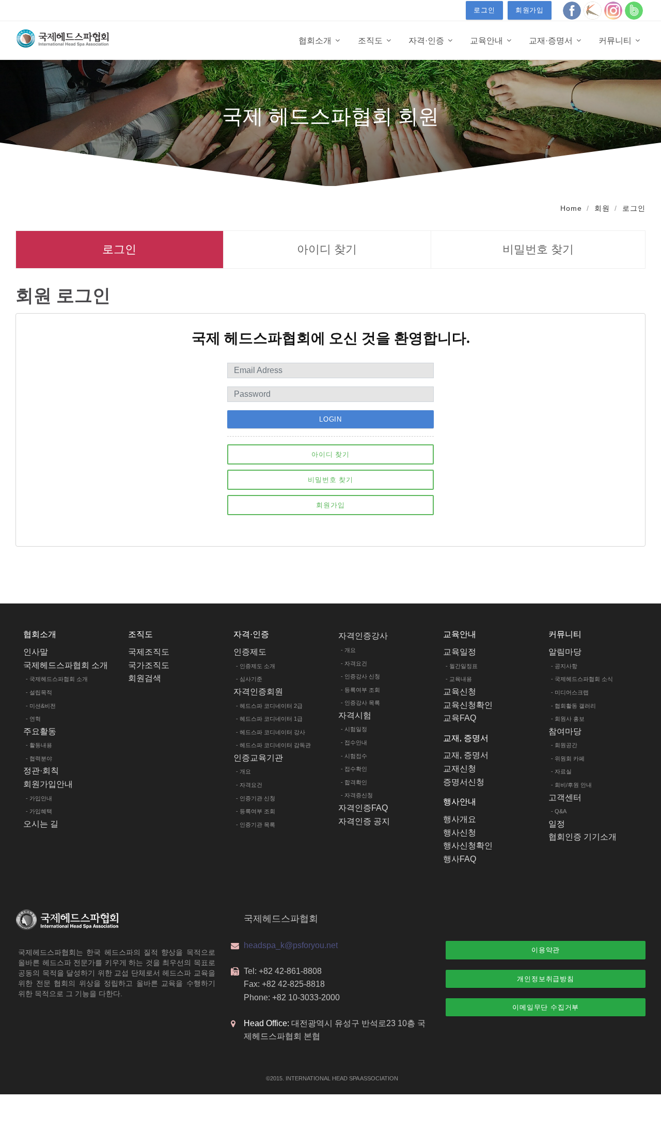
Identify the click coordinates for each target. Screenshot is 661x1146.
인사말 (35, 651)
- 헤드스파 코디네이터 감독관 (273, 745)
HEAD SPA (345, 1078)
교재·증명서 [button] (552, 40)
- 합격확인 (354, 782)
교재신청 (459, 768)
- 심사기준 (249, 679)
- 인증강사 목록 (360, 703)
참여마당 (564, 731)
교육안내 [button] (487, 40)
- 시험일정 (354, 729)
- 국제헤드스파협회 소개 (57, 679)
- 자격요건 (249, 785)
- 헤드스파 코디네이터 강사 (270, 732)
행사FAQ (459, 859)
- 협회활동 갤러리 (573, 706)
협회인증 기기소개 (582, 836)
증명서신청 (463, 782)
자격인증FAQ (363, 807)
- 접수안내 (354, 742)
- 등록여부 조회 (255, 811)
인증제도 (249, 651)
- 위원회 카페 (568, 758)
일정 (556, 823)
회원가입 (529, 10)
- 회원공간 (564, 745)
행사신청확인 (468, 845)
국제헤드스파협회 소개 (65, 665)
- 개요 (243, 771)
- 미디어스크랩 (570, 692)
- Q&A (558, 811)
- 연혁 (33, 719)
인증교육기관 (258, 757)
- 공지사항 (564, 666)
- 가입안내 (39, 798)
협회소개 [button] (316, 40)
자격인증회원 (258, 691)
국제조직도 (148, 651)
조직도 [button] (371, 40)
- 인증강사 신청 (360, 676)
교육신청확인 (468, 705)
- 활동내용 (39, 745)
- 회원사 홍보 (568, 719)
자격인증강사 (363, 635)
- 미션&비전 (41, 706)
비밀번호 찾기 (538, 249)
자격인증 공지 (364, 821)
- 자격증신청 (357, 795)
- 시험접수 (354, 756)
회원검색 (144, 678)
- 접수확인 (354, 769)
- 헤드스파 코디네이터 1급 (269, 719)
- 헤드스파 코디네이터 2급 (269, 706)
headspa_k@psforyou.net (291, 945)
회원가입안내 (48, 784)
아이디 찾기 (327, 249)
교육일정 (459, 651)
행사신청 (459, 832)
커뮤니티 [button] (616, 40)
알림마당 (564, 651)
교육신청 (459, 691)
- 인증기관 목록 (255, 825)
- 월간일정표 (462, 666)
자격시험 (354, 715)
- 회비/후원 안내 (571, 785)
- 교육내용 (459, 679)
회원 (602, 208)
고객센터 (564, 797)
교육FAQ (459, 718)
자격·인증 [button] (427, 40)
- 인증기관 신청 (255, 798)
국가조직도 (148, 665)
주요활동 (39, 731)
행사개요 (459, 819)
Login (330, 419)
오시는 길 (40, 823)
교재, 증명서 (466, 755)
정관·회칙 (41, 770)
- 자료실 (561, 771)
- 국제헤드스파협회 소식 (582, 679)
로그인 (484, 10)
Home (571, 208)
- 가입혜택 (39, 811)
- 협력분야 (39, 758)
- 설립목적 (39, 692)
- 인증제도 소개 (255, 666)
